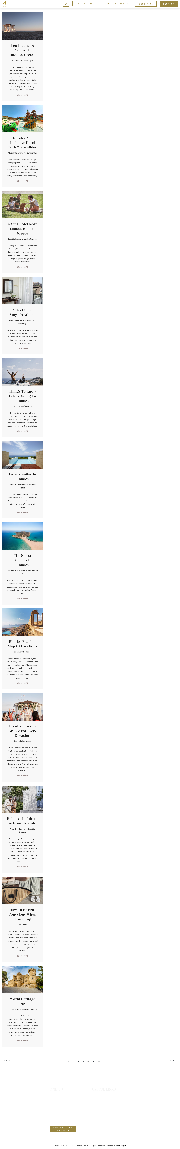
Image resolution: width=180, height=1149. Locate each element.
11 (99, 1062)
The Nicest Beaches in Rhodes (22, 560)
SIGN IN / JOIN (146, 4)
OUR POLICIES (102, 1111)
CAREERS (99, 1100)
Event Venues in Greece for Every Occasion (22, 731)
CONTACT (100, 1095)
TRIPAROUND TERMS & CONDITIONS (112, 1116)
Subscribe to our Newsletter (62, 1129)
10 (93, 1062)
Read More (22, 95)
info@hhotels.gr (59, 1120)
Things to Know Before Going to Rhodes (22, 396)
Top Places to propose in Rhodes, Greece (22, 50)
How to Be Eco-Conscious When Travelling (22, 914)
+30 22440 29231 (58, 1115)
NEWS (98, 1105)
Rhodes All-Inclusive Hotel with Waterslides (22, 143)
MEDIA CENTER (102, 1131)
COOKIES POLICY (103, 1126)
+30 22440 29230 (59, 1110)
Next (173, 1061)
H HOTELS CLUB (84, 4)
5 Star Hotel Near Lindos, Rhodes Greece (22, 229)
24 (110, 1062)
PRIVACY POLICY (103, 1121)
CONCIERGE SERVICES (115, 4)
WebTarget (121, 1146)
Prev (7, 1061)
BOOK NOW (169, 4)
